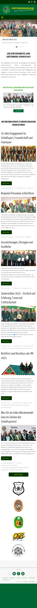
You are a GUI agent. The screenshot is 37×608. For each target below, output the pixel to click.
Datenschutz (6, 582)
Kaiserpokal (19, 407)
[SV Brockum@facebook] (31, 1)
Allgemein (31, 190)
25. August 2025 (17, 405)
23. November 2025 (21, 190)
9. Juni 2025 (19, 465)
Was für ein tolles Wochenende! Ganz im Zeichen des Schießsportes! (17, 419)
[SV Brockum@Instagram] (34, 1)
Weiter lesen (5, 185)
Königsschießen (4, 472)
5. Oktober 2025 (20, 239)
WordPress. (32, 584)
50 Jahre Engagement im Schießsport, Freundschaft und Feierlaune (17, 140)
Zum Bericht (18, 113)
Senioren (5, 350)
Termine (19, 580)
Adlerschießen (12, 407)
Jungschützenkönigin (17, 469)
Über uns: (24, 580)
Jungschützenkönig (7, 469)
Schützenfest (12, 472)
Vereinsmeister (26, 407)
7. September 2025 (17, 348)
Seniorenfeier (11, 350)
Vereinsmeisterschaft (27, 350)
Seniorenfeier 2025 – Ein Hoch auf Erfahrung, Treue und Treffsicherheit (18, 300)
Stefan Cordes (6, 290)
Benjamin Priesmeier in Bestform (17, 195)
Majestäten (14, 467)
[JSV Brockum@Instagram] (29, 1)
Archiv (30, 290)
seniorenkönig (18, 350)
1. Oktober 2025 (17, 290)
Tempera (26, 584)
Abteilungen (32, 580)
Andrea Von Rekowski (8, 190)
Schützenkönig (19, 472)
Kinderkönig (25, 469)
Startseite (5, 580)
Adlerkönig (5, 407)
